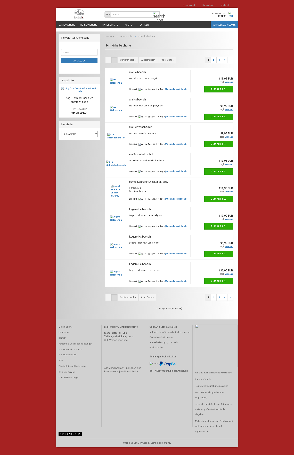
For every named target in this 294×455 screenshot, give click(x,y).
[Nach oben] (285, 450)
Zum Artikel (218, 89)
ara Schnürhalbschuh (141, 154)
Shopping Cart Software (135, 443)
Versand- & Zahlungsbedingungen (75, 343)
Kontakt (62, 338)
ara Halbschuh (137, 72)
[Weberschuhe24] (79, 14)
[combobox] (128, 60)
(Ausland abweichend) (175, 89)
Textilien (143, 24)
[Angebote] (96, 81)
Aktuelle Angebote (224, 24)
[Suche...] (156, 15)
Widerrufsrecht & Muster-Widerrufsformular (71, 352)
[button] (187, 5)
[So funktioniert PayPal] (167, 363)
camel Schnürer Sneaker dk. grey (148, 181)
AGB (61, 360)
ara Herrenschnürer (140, 127)
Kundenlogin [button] (207, 5)
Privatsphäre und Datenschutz (73, 366)
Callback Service (67, 372)
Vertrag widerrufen (70, 434)
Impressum (64, 332)
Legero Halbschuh (140, 209)
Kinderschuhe (110, 24)
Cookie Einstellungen (69, 377)
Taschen (128, 24)
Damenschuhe (67, 24)
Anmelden (79, 61)
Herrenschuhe (88, 24)
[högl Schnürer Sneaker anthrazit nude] (79, 90)
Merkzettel (225, 5)
